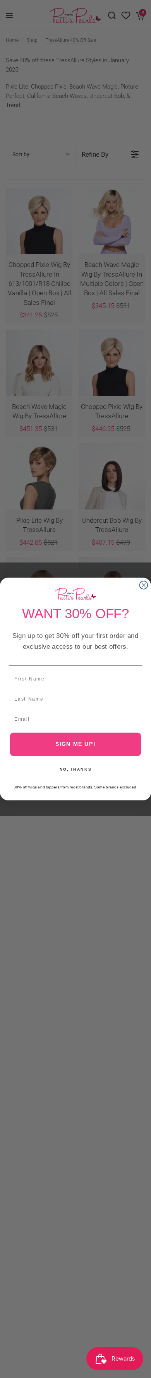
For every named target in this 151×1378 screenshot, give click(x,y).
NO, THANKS (75, 769)
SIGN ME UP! (75, 744)
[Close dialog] (144, 585)
